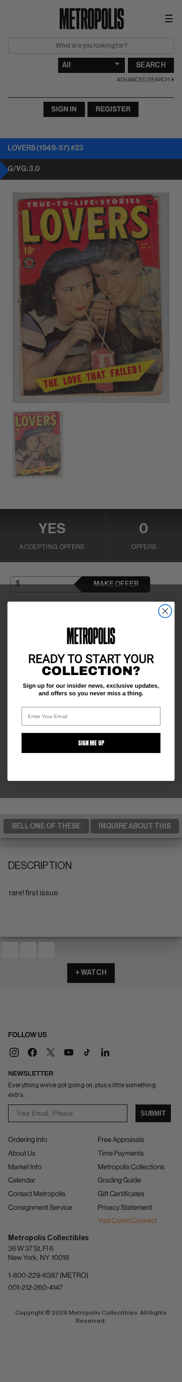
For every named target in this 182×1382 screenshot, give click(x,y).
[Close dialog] (165, 610)
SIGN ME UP (91, 742)
